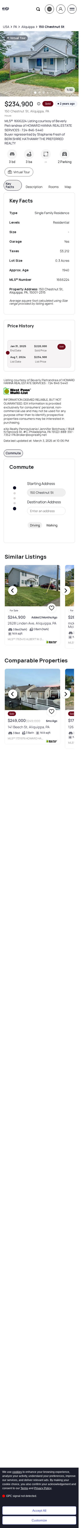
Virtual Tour (21, 172)
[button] (39, 104)
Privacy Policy (42, 1488)
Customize (39, 1520)
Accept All (39, 1510)
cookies (17, 1472)
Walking (51, 525)
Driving (35, 525)
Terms (24, 1488)
